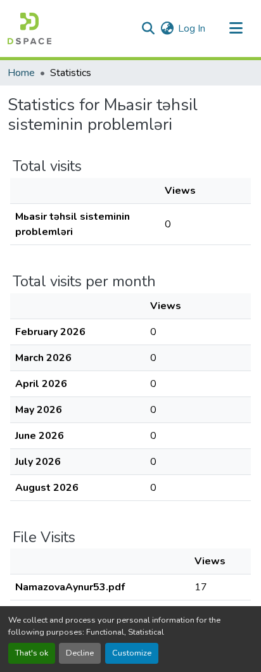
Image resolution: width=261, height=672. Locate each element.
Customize (131, 653)
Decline (80, 653)
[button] (29, 28)
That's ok (31, 653)
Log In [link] (191, 28)
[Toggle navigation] (235, 28)
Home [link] (21, 73)
